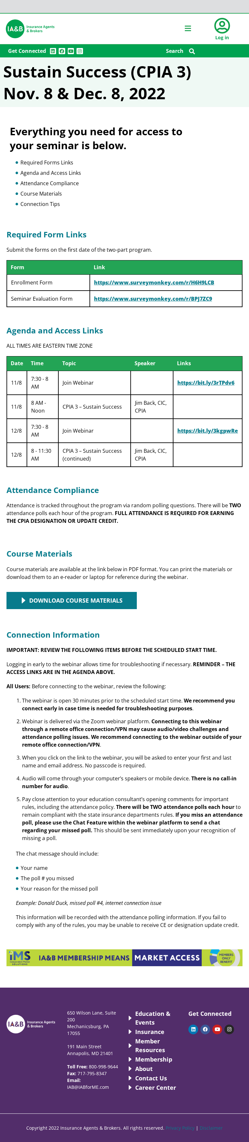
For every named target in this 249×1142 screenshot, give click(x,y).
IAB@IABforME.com (88, 1087)
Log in (222, 37)
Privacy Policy (180, 1128)
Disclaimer (211, 1128)
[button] (192, 51)
